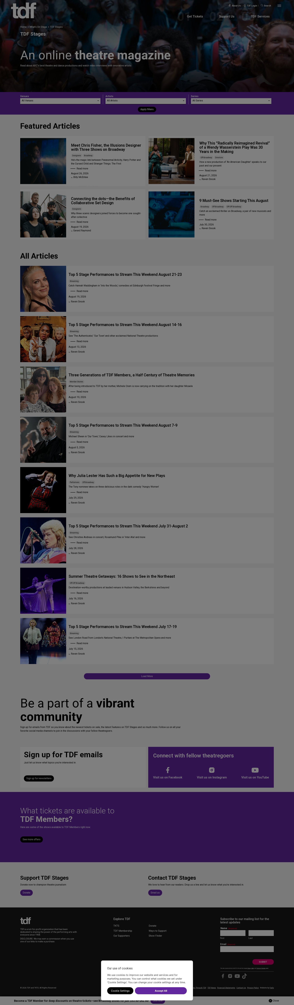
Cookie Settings (120, 990)
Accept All (161, 990)
